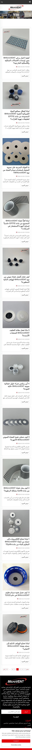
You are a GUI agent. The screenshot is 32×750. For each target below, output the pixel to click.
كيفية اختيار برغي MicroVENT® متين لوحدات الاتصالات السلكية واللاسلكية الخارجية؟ (16, 60)
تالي (4, 669)
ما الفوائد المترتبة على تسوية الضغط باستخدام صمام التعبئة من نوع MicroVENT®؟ (16, 170)
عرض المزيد (25, 76)
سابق (27, 669)
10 (7, 669)
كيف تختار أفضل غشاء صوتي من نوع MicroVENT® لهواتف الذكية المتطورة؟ (16, 279)
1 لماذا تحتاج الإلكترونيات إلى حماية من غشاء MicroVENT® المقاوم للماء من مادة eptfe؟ (17, 541)
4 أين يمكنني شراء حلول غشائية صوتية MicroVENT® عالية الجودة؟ (16, 386)
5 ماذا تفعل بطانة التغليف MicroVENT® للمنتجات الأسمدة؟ (19, 333)
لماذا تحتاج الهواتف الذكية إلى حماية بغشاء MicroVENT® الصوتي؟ (17, 646)
